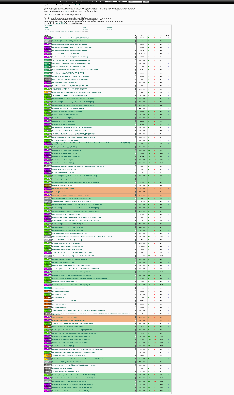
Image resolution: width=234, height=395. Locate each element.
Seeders (51, 31)
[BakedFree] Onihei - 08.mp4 (60, 192)
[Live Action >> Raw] (48, 79)
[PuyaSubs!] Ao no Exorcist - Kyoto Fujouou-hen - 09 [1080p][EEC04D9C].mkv (74, 333)
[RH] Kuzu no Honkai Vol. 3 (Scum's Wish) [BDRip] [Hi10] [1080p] (70, 37)
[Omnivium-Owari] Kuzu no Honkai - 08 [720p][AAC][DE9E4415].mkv (71, 265)
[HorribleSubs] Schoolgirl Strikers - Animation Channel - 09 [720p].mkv (72, 387)
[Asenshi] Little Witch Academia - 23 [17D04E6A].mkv (67, 54)
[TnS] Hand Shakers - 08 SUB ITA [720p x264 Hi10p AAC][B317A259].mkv (72, 323)
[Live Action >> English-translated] (48, 185)
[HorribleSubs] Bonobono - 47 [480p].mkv (63, 124)
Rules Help (84, 2)
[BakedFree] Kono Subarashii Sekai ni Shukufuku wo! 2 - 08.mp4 (70, 195)
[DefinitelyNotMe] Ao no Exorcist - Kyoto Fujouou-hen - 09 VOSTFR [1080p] (73, 98)
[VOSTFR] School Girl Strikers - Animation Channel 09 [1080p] (69, 233)
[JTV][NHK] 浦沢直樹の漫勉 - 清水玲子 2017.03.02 (65, 371)
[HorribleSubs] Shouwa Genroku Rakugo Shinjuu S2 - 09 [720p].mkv (71, 272)
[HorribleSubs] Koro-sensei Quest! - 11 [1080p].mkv (66, 150)
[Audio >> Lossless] (48, 92)
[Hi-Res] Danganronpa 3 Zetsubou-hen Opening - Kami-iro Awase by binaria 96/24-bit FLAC (77, 358)
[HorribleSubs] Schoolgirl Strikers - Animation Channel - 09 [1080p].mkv (72, 384)
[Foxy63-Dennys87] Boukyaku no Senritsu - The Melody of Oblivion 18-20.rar (73, 137)
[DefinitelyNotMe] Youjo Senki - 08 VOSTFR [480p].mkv (67, 230)
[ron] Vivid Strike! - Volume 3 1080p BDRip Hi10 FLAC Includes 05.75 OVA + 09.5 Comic (76, 217)
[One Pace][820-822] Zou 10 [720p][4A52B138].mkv (66, 214)
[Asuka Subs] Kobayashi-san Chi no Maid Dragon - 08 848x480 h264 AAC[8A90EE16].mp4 (77, 269)
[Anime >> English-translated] (48, 37)
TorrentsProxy (99, 2)
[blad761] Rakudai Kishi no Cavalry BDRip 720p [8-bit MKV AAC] (70, 86)
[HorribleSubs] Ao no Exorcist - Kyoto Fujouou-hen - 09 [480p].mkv (71, 342)
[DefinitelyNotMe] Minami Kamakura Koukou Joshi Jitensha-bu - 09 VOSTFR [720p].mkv (76, 208)
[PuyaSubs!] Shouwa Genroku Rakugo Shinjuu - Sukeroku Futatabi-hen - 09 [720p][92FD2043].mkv (79, 278)
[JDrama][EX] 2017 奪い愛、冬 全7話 (62, 368)
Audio (84, 27)
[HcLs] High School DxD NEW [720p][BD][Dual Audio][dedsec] (69, 44)
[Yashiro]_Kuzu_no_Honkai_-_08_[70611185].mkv (65, 147)
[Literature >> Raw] (48, 60)
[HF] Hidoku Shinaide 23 (59, 307)
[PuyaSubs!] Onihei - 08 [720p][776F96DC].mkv (65, 114)
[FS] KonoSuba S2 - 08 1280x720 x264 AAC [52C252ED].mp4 (69, 130)
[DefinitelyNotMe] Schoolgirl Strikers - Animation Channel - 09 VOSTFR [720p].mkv (75, 179)
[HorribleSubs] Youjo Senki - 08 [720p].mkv (64, 163)
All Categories (48, 25)
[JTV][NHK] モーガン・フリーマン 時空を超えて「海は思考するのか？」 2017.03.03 (74, 365)
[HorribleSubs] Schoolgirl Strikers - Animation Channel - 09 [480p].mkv (72, 391)
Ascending (77, 31)
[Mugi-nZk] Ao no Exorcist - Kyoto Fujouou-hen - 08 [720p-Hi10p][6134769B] (73, 352)
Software (85, 29)
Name (71, 31)
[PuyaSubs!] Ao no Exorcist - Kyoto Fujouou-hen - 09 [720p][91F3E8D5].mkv (73, 330)
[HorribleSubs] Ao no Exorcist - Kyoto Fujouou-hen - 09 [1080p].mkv (71, 336)
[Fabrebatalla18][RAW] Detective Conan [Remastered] (67, 240)
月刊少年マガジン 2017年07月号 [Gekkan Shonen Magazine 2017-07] (71, 60)
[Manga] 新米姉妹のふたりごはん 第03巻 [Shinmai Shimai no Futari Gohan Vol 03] (75, 69)
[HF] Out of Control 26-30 (59, 304)
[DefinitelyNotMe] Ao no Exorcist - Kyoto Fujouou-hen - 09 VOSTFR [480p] (73, 105)
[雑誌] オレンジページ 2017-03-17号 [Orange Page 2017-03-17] (69, 66)
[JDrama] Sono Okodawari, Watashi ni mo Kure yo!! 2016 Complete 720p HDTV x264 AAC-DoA (78, 166)
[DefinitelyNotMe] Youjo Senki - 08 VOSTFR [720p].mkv (67, 227)
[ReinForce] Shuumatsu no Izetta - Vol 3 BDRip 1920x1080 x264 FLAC (71, 198)
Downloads (63, 31)
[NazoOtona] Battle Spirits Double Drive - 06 (64, 82)
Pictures (109, 29)
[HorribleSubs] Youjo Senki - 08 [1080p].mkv (64, 159)
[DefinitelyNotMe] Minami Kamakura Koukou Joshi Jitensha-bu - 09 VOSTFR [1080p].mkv (77, 204)
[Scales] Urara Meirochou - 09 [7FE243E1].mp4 (65, 317)
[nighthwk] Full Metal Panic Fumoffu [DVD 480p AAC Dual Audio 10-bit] (72, 252)
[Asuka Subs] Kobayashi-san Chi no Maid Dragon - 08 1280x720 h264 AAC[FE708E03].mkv (77, 349)
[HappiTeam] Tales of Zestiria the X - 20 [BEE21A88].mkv (68, 108)
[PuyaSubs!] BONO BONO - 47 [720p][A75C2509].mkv (67, 111)
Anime (46, 27)
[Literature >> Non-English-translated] (48, 291)
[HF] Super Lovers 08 (58, 297)
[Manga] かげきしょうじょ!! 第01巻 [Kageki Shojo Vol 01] (68, 73)
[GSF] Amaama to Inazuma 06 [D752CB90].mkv (65, 140)
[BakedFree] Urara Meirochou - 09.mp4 (63, 188)
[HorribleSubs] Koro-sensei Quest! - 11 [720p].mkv (66, 153)
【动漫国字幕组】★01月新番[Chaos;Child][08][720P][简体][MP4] (69, 89)
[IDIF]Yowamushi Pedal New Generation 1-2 (64, 281)
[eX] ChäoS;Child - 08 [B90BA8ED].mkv (63, 262)
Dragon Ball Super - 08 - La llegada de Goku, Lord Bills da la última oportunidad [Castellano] (78, 310)
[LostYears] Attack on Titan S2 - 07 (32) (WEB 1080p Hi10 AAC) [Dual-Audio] (73, 57)
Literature (109, 27)
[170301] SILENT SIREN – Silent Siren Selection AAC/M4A (68, 355)
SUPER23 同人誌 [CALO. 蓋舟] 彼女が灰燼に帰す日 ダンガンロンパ (70, 76)
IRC (89, 2)
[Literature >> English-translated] (48, 288)
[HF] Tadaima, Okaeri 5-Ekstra (60, 291)
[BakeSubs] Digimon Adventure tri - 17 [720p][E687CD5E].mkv (69, 259)
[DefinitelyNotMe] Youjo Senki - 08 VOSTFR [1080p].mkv (68, 224)
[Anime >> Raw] (48, 40)
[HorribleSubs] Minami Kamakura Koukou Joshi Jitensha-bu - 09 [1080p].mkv (74, 378)
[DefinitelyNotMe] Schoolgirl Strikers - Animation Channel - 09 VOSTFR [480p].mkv (75, 182)
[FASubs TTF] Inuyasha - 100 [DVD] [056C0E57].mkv (66, 243)
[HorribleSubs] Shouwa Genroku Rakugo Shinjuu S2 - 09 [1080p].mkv (71, 275)
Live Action (48, 29)
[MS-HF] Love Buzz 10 (58, 288)
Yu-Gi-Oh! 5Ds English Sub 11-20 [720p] (63, 172)
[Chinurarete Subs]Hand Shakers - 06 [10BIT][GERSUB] (67, 246)
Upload (67, 2)
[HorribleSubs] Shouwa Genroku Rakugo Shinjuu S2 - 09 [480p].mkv (71, 285)
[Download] (135, 37)
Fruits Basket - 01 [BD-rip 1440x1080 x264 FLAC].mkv (67, 362)
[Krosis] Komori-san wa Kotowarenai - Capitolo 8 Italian (67, 326)
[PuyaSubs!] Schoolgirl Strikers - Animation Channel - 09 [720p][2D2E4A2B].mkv (74, 374)
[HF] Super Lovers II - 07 (59, 294)
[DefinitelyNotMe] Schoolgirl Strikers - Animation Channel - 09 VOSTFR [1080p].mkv (75, 176)
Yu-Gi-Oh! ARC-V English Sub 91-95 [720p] (64, 169)
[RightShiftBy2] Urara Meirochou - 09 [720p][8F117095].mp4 (68, 320)
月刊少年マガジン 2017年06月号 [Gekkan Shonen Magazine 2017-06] (71, 63)
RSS (93, 2)
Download (78, 5)
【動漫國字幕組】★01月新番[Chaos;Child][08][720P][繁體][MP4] (69, 95)
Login (72, 2)
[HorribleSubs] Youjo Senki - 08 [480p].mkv (64, 346)
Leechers (56, 31)
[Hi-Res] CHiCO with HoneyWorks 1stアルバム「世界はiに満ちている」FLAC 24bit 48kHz (76, 92)
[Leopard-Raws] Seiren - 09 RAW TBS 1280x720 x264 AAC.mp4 (69, 381)
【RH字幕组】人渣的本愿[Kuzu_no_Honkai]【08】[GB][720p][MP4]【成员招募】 (74, 134)
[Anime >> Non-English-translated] (48, 89)
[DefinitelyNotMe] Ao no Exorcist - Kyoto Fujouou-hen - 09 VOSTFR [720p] (73, 102)
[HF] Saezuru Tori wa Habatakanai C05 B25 (64, 301)
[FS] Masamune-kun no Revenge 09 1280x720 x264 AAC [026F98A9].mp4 (72, 127)
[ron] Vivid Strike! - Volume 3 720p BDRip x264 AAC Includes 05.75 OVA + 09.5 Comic (76, 220)
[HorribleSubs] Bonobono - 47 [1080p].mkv (64, 118)
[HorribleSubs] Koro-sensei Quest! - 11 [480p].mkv (66, 156)
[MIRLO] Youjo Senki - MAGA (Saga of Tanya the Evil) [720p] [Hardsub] (72, 47)
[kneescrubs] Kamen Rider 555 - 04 (62, 185)
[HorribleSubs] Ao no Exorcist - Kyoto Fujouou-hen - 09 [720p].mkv (71, 339)
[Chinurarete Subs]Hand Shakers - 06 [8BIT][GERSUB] (67, 249)
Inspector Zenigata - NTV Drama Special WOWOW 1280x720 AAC (70, 79)
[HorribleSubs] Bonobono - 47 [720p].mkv (63, 121)
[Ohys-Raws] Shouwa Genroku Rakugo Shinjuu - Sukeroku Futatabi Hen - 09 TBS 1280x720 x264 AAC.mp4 (82, 236)
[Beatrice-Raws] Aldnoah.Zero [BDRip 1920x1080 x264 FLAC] (69, 41)
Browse (62, 2)
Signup (77, 2)
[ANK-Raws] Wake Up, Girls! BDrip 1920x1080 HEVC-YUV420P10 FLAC (71, 201)
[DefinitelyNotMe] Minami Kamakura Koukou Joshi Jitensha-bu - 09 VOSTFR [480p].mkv (76, 211)
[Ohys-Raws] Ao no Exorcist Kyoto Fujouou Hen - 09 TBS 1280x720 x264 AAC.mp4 (75, 256)
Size (68, 31)
